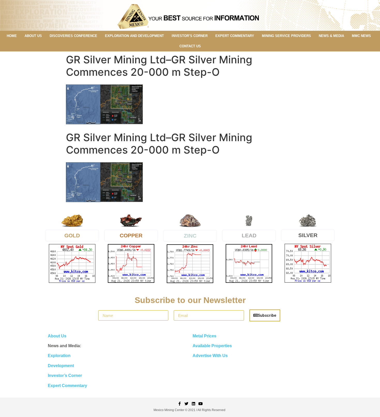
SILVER (307, 235)
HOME (12, 36)
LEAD (249, 235)
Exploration (59, 355)
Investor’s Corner (65, 375)
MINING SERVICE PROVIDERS (286, 36)
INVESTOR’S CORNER (190, 36)
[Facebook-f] (179, 403)
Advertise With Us (210, 355)
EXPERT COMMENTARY (234, 36)
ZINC (190, 236)
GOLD (72, 235)
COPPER (131, 235)
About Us (57, 336)
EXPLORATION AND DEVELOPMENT (134, 36)
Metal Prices (204, 336)
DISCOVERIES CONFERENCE (73, 36)
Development (61, 365)
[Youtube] (200, 403)
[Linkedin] (193, 403)
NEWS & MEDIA (331, 36)
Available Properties (212, 346)
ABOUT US (33, 36)
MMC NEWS (361, 36)
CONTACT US (190, 46)
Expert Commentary (67, 385)
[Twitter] (186, 403)
